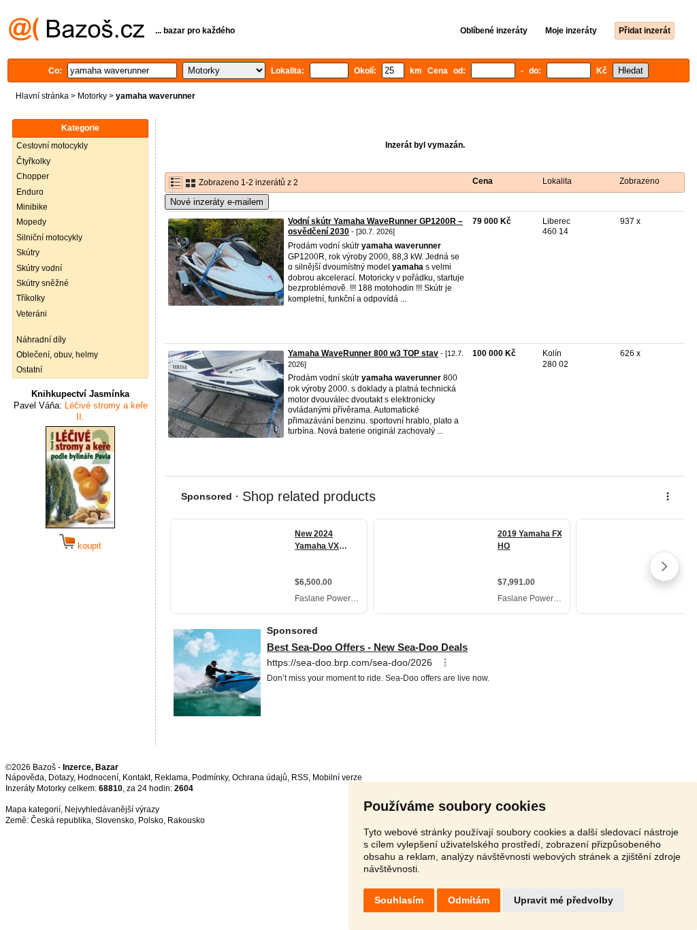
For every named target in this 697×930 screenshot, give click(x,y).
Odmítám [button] (468, 900)
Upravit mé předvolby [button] (563, 900)
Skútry (27, 252)
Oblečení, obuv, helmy (57, 354)
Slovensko (114, 820)
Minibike (32, 207)
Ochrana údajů (259, 777)
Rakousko (186, 820)
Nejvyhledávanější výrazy (112, 809)
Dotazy (61, 777)
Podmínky (210, 777)
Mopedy (31, 222)
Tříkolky (30, 298)
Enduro (30, 192)
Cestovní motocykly (52, 145)
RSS (299, 777)
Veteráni (31, 314)
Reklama (171, 777)
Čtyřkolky (33, 161)
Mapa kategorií (33, 809)
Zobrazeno (639, 181)
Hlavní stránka (42, 96)
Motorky (92, 96)
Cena (482, 181)
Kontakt (136, 777)
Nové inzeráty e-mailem (216, 202)
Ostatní (29, 369)
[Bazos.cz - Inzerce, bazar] (76, 38)
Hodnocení (98, 777)
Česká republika (61, 820)
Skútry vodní (39, 268)
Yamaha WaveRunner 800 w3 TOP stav (363, 353)
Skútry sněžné (42, 283)
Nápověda (24, 777)
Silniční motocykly (49, 237)
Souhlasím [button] (398, 900)
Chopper (32, 176)
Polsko (150, 820)
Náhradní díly (41, 339)
